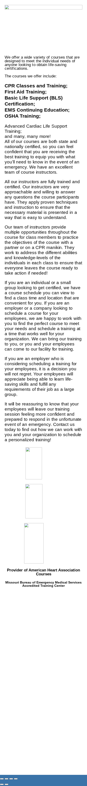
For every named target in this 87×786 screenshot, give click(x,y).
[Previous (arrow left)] (2, 784)
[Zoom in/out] (2, 778)
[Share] (11, 778)
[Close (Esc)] (16, 778)
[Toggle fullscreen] (6, 778)
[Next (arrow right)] (6, 784)
